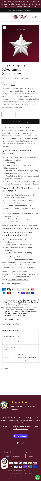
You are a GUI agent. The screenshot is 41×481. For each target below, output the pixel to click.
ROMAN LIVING (17, 470)
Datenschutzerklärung (15, 473)
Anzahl (3, 111)
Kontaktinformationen (17, 476)
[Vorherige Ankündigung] (3, 10)
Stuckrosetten (11, 245)
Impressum (29, 476)
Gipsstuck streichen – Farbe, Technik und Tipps (19, 228)
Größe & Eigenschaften (10, 324)
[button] (4, 17)
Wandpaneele (11, 247)
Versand (13, 84)
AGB (25, 473)
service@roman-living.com (26, 6)
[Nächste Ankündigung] (37, 10)
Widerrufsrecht (28, 470)
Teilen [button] (6, 369)
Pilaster (8, 253)
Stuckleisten (10, 239)
